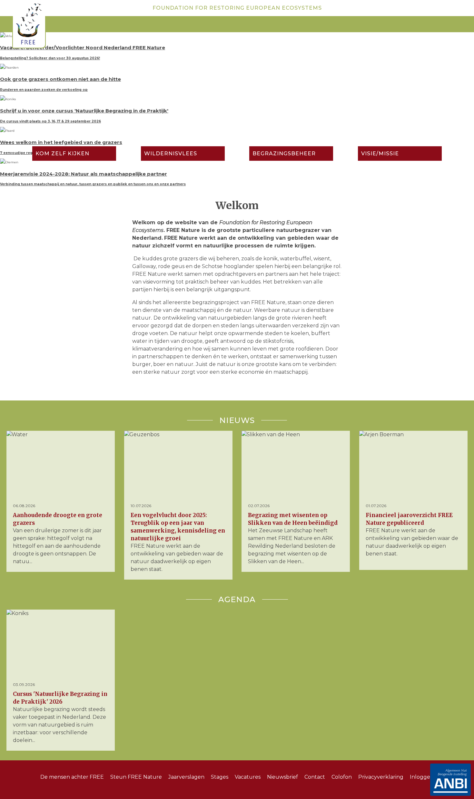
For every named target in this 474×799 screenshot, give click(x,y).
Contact (314, 777)
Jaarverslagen (186, 777)
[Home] (29, 25)
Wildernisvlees (170, 153)
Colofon (341, 777)
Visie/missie (380, 153)
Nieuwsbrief (282, 777)
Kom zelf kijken (62, 153)
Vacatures (248, 777)
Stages (219, 777)
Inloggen (422, 777)
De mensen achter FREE (72, 777)
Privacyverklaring (380, 777)
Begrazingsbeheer (284, 153)
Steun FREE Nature (136, 777)
